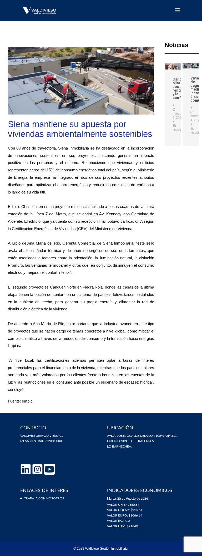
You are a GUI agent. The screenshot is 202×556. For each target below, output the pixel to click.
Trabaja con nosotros (44, 498)
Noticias (178, 130)
